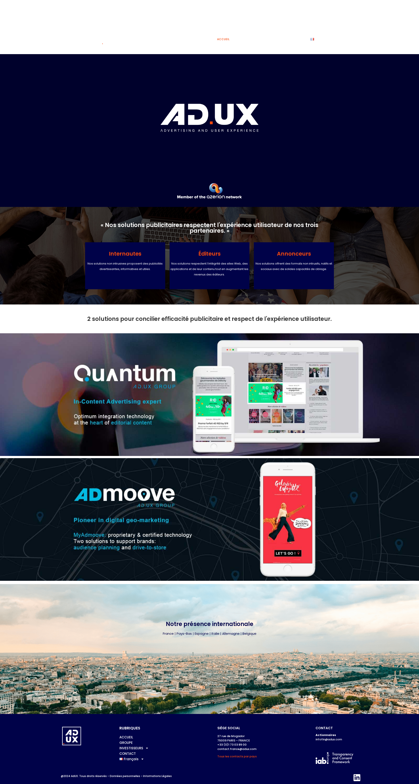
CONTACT (296, 39)
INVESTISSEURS (266, 39)
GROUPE (242, 39)
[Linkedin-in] (357, 777)
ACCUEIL (223, 39)
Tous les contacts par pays (237, 756)
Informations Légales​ (157, 776)
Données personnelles (125, 776)
